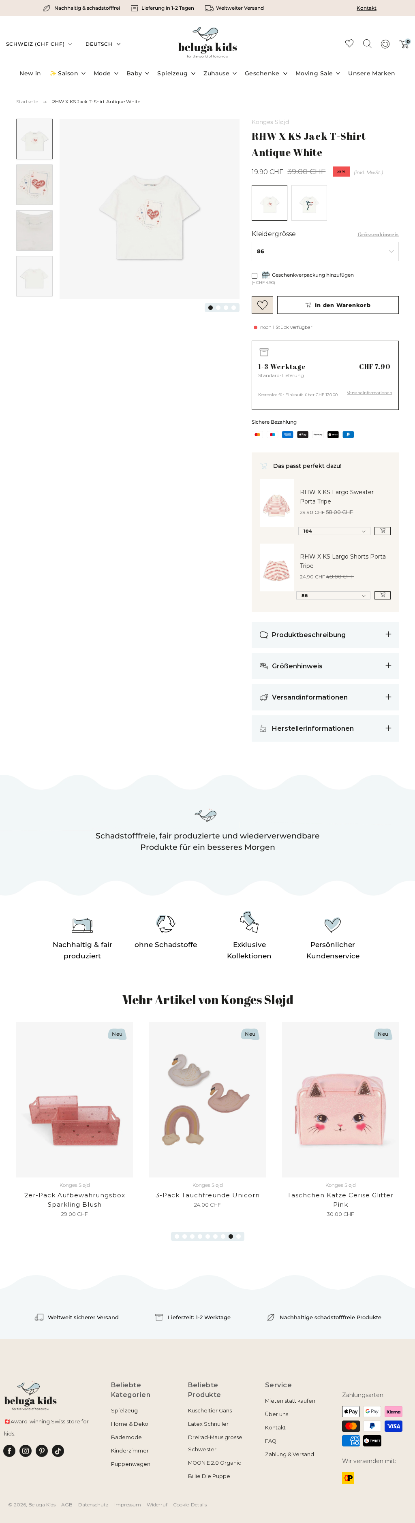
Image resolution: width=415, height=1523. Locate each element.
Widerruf (157, 1505)
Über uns (276, 1414)
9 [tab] (238, 1236)
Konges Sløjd (270, 122)
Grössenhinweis (378, 234)
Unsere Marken (371, 73)
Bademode (126, 1437)
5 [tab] (207, 1236)
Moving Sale (314, 73)
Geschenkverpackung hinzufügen (313, 275)
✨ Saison (63, 73)
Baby (134, 73)
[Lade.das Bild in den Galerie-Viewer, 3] (34, 230)
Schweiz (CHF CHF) (36, 44)
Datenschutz (93, 1505)
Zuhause (216, 73)
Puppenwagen (130, 1464)
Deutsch (99, 44)
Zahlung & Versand (289, 1454)
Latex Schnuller (208, 1424)
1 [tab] (210, 307)
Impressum (127, 1505)
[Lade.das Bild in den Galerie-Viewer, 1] (34, 139)
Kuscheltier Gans (210, 1411)
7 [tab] (223, 1236)
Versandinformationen (369, 392)
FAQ (270, 1441)
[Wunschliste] (349, 44)
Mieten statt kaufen (290, 1401)
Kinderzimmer (130, 1451)
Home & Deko (129, 1424)
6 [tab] (215, 1236)
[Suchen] (367, 43)
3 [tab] (226, 307)
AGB (67, 1505)
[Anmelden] (385, 46)
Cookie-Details (190, 1505)
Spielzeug (172, 73)
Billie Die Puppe (209, 1476)
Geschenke (262, 73)
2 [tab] (218, 307)
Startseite (27, 101)
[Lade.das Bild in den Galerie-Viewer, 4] (34, 276)
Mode (102, 73)
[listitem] (82, 8)
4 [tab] (233, 307)
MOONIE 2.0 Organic (214, 1463)
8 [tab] (231, 1236)
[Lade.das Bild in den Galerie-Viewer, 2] (34, 184)
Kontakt (366, 8)
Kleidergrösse (274, 234)
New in (30, 73)
